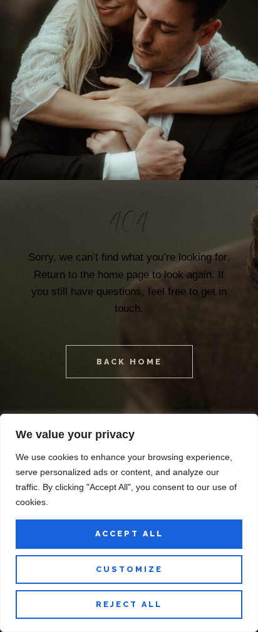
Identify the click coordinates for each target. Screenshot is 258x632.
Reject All (129, 604)
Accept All (129, 533)
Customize (129, 569)
